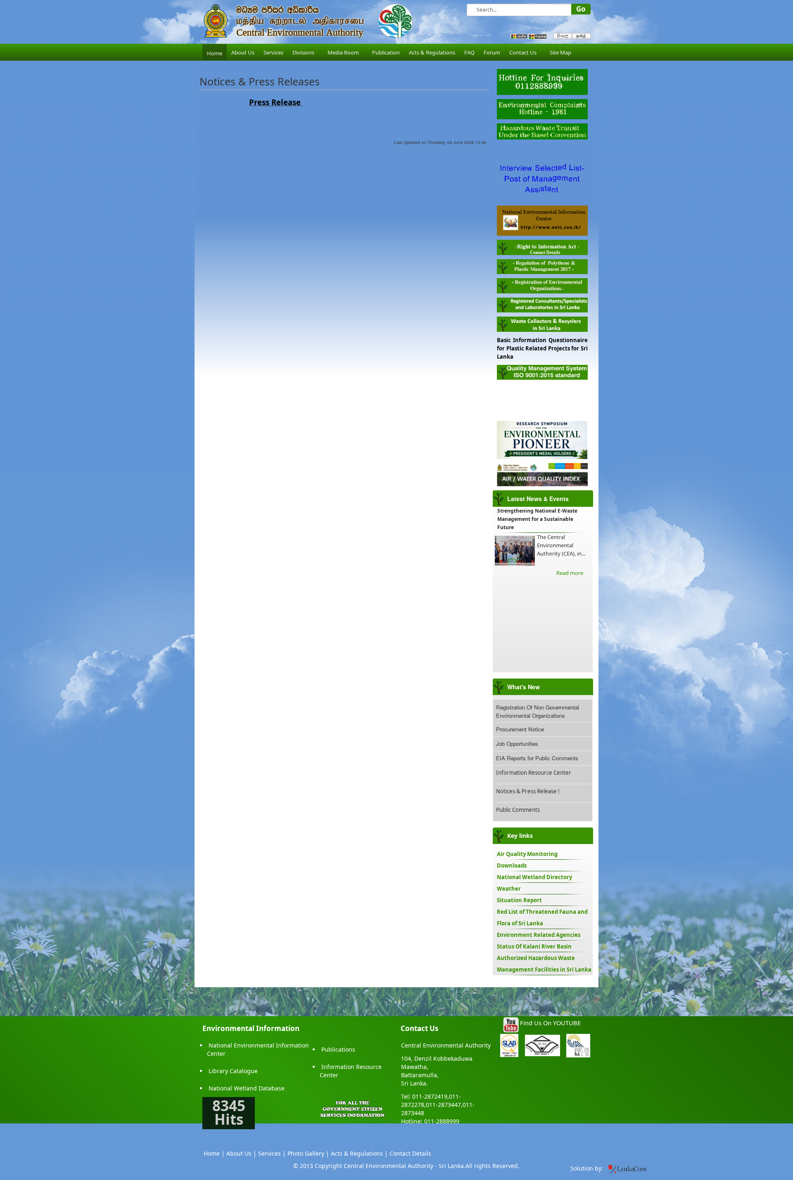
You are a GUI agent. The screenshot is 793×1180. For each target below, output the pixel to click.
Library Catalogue (233, 1071)
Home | (214, 1153)
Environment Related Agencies (538, 935)
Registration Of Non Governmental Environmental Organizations (537, 711)
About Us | (241, 1153)
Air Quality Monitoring (527, 854)
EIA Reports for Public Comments (537, 758)
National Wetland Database (247, 1088)
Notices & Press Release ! (528, 791)
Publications (338, 1049)
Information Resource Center (533, 772)
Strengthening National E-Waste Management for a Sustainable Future (537, 519)
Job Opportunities (517, 743)
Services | (272, 1153)
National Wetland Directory (534, 877)
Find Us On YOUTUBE (550, 1023)
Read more (569, 573)
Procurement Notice (520, 729)
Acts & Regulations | (359, 1153)
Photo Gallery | (308, 1153)
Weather (509, 888)
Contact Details (410, 1153)
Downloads (512, 865)
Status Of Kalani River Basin (534, 946)
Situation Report (519, 900)
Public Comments (518, 809)
